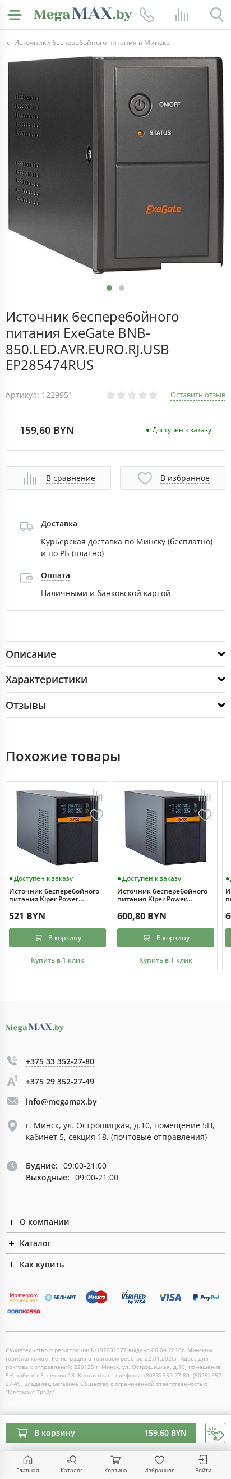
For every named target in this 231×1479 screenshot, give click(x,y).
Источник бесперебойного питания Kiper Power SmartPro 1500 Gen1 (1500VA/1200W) (162, 895)
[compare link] (182, 15)
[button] (121, 288)
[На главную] (83, 14)
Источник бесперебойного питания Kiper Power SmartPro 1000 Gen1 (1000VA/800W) (54, 895)
